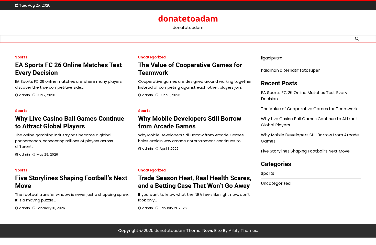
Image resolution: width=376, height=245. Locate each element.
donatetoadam (188, 18)
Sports (21, 57)
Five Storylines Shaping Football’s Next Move (305, 151)
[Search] (357, 39)
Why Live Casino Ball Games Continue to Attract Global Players (69, 122)
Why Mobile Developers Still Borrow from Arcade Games (189, 122)
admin (24, 95)
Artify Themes (243, 230)
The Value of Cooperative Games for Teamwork (309, 109)
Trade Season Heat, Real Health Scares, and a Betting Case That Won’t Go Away (194, 181)
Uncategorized (152, 57)
